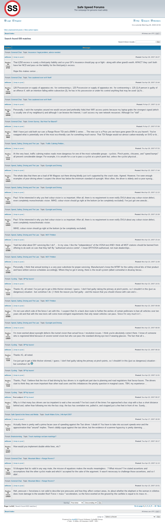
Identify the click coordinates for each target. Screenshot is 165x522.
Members (157, 21)
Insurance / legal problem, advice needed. (44, 52)
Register (17, 21)
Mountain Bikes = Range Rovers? (41, 458)
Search (146, 21)
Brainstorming (16, 436)
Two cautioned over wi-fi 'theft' (40, 77)
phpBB (74, 519)
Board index (9, 33)
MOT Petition (51, 235)
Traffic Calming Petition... (55, 143)
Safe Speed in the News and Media (24, 414)
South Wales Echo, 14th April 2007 (58, 414)
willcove (8, 57)
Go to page (138, 506)
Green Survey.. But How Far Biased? (42, 121)
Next (159, 506)
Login (8, 21)
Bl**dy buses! (29, 279)
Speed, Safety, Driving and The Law (25, 143)
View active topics (31, 30)
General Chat (16, 52)
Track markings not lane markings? (42, 436)
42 (155, 506)
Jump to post (18, 57)
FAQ (137, 21)
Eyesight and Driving (54, 165)
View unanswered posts (13, 30)
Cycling (14, 279)
